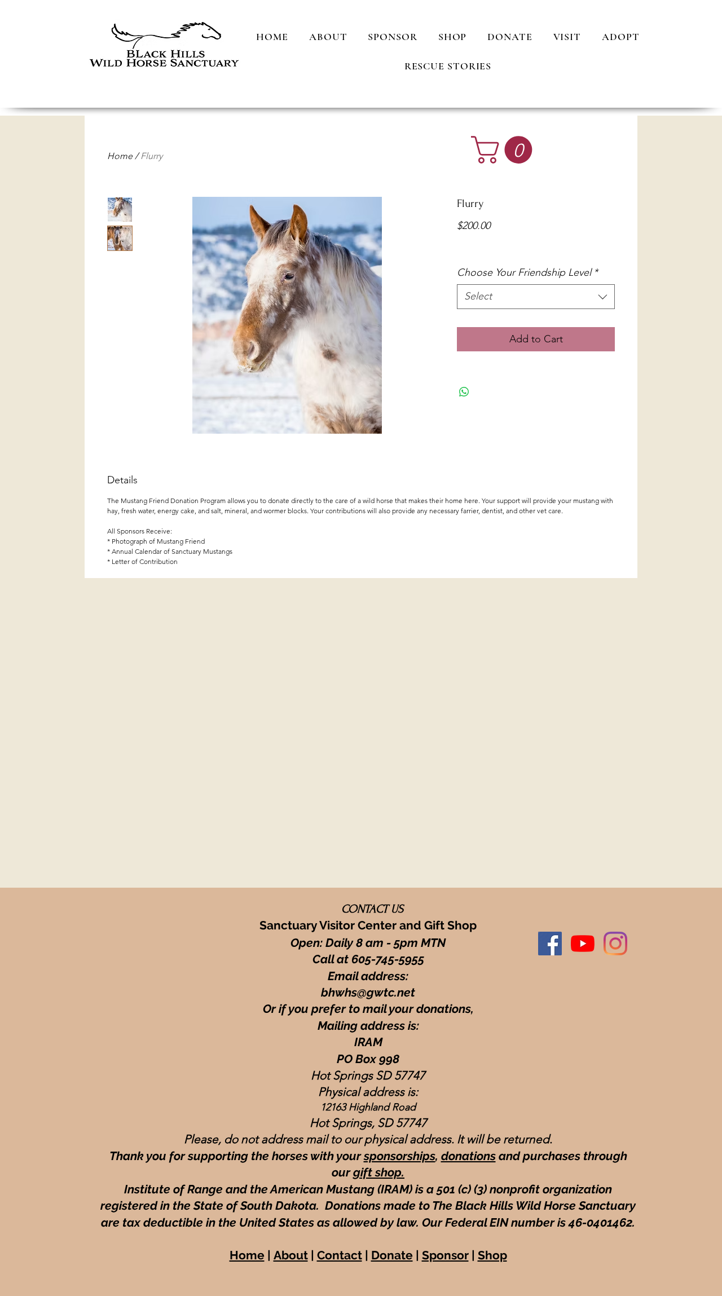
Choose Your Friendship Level (527, 272)
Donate (392, 1255)
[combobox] (536, 296)
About (291, 1255)
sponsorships (399, 1156)
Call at (331, 959)
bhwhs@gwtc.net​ (368, 992)
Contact (339, 1255)
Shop (492, 1255)
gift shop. (378, 1172)
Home (120, 156)
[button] (505, 150)
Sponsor (445, 1255)
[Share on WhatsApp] (464, 392)
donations (468, 1156)
